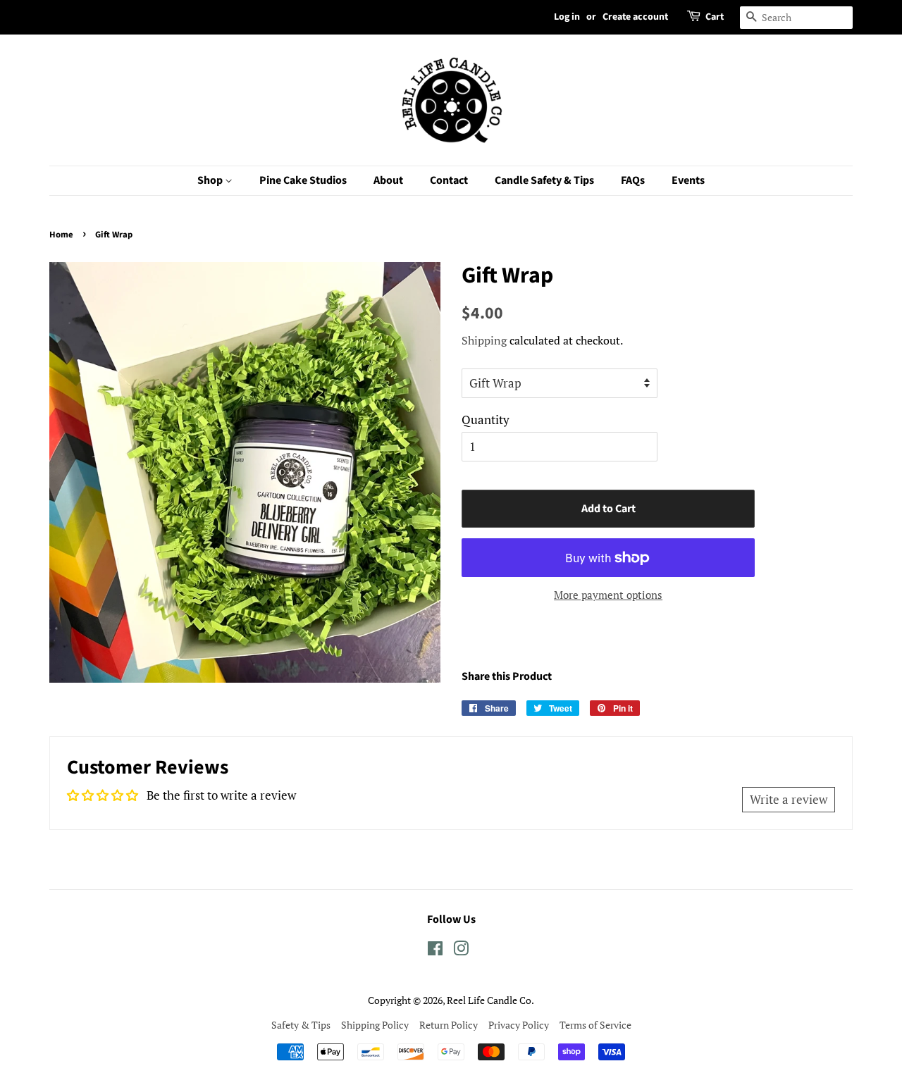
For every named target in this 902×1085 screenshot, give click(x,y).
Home (61, 234)
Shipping (484, 340)
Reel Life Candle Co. (490, 1000)
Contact (449, 180)
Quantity (485, 419)
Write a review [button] (788, 799)
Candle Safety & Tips (544, 180)
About (388, 180)
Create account (635, 17)
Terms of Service (595, 1024)
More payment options (608, 595)
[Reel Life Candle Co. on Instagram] (461, 950)
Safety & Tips (300, 1024)
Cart (714, 17)
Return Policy (448, 1024)
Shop (211, 180)
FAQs (633, 180)
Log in (567, 17)
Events (688, 180)
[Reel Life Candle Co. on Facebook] (435, 950)
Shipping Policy (375, 1024)
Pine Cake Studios (303, 180)
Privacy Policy (518, 1024)
